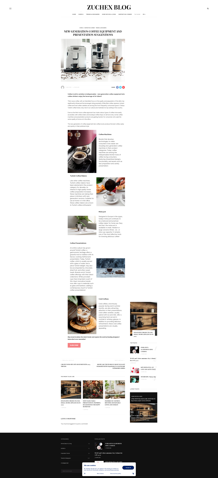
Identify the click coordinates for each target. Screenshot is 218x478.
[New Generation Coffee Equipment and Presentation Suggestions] (93, 60)
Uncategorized (75, 463)
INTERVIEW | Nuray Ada (148, 377)
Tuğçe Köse (68, 87)
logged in (72, 424)
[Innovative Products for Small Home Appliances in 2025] (71, 389)
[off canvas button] (10, 9)
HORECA (81, 14)
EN (144, 14)
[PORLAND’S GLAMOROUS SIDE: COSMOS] (134, 350)
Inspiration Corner (125, 14)
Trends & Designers (92, 14)
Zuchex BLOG (109, 7)
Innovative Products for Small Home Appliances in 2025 (71, 403)
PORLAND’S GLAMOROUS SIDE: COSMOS (147, 349)
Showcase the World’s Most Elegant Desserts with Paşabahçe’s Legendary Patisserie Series (111, 366)
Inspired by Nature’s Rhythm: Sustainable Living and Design (113, 403)
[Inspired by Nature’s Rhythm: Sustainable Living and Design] (115, 389)
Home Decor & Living (109, 14)
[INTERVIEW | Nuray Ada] (134, 379)
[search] (207, 8)
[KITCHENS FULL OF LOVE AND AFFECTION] (134, 369)
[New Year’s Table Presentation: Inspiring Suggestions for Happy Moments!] (93, 389)
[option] (143, 320)
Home (74, 14)
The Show (137, 14)
